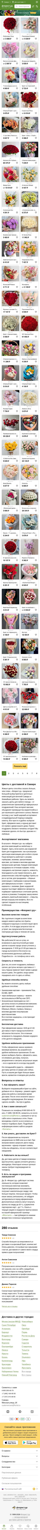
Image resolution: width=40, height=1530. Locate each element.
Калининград (7, 1360)
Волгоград (6, 1339)
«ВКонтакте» (7, 1215)
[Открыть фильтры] (37, 6)
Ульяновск (26, 1357)
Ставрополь (27, 1346)
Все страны (26, 1375)
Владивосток (7, 1335)
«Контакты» (6, 1129)
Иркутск (5, 1353)
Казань (4, 1357)
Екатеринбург (7, 1346)
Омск (24, 1325)
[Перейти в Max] (32, 1411)
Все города (26, 1371)
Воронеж (5, 1343)
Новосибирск (27, 1321)
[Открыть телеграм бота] (20, 1411)
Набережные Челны (10, 1371)
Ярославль (26, 1368)
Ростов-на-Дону (28, 1335)
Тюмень (25, 1353)
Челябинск (26, 1364)
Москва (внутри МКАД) (11, 1321)
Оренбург (26, 1328)
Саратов (25, 1343)
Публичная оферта (9, 1478)
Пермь (24, 1332)
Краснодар (6, 1364)
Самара (25, 1339)
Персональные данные (11, 1472)
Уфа (23, 1360)
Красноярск (6, 1368)
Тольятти (25, 1350)
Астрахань (6, 1328)
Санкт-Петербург (9, 1325)
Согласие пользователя (11, 1483)
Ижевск (5, 1350)
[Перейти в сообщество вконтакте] (8, 1411)
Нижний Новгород (9, 1375)
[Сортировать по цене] (33, 6)
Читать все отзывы (9, 1306)
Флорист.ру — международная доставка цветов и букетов (20, 1517)
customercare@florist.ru (11, 1115)
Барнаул (5, 1332)
